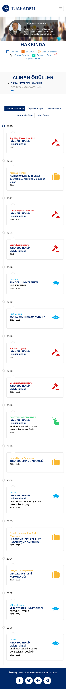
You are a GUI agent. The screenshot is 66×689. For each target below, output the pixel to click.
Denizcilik (34, 34)
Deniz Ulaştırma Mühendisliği (42, 29)
